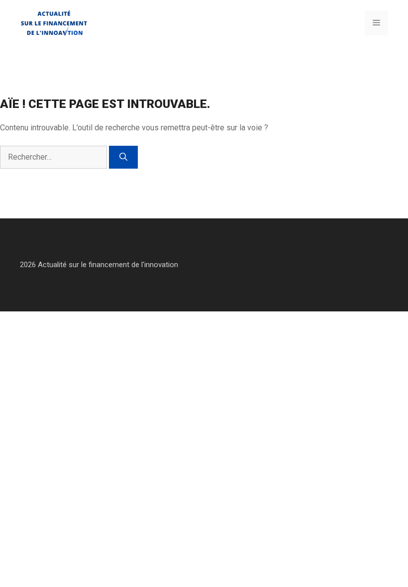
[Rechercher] (123, 157)
